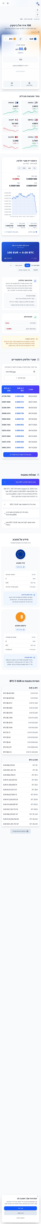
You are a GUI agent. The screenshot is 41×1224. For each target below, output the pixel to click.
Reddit (36, 270)
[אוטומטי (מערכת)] (37, 14)
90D (24, 168)
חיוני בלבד (21, 1213)
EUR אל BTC (28, 19)
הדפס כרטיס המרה (19, 831)
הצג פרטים (21, 378)
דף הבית (36, 19)
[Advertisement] (20, 11)
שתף (27, 265)
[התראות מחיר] (8, 3)
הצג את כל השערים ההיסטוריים (20, 454)
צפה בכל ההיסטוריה (12, 232)
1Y (19, 168)
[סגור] (37, 1196)
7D (34, 168)
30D (29, 168)
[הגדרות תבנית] (37, 10)
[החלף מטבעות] (20, 39)
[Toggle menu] (3, 3)
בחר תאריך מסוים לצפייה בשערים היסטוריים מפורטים (21, 367)
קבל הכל (20, 1208)
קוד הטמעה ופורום (24, 270)
